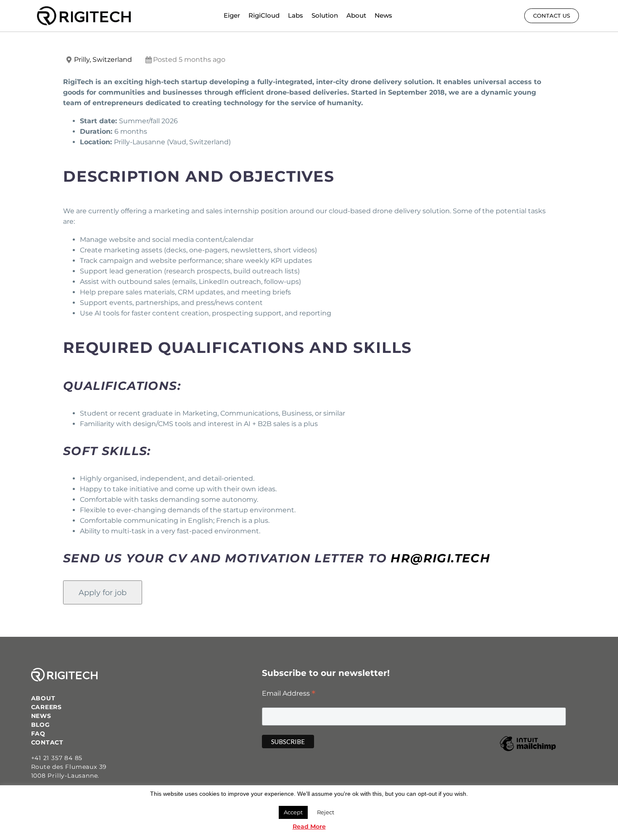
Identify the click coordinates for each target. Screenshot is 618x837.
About (356, 15)
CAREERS (46, 707)
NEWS (41, 716)
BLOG (40, 724)
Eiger (232, 15)
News (383, 15)
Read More (309, 826)
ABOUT (43, 698)
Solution (325, 15)
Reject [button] (325, 812)
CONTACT (47, 742)
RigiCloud (264, 15)
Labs (295, 15)
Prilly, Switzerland (103, 60)
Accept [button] (293, 812)
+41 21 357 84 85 (57, 758)
